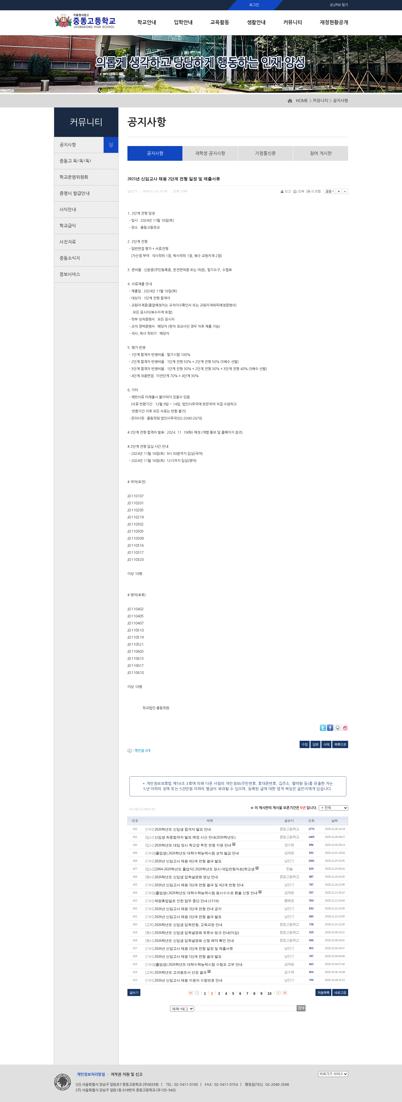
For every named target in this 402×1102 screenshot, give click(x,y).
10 (270, 994)
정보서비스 (69, 274)
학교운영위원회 (73, 177)
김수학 (289, 972)
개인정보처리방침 (91, 1074)
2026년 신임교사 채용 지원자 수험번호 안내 (188, 980)
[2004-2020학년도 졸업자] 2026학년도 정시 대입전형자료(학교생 (205, 869)
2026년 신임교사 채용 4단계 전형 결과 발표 (188, 861)
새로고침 (340, 992)
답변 (315, 744)
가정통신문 (265, 153)
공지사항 (340, 101)
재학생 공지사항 (210, 153)
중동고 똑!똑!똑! (75, 161)
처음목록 (323, 992)
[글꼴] (330, 191)
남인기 (289, 861)
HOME (302, 101)
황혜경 (289, 901)
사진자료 (67, 242)
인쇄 (301, 191)
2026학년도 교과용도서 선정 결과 (181, 972)
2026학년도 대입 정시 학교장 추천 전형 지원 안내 (193, 845)
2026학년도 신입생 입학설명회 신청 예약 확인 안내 (194, 941)
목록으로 (340, 744)
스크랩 (316, 191)
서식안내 (67, 209)
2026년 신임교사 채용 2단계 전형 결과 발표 (188, 917)
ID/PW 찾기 (339, 5)
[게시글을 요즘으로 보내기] (345, 728)
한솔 (289, 869)
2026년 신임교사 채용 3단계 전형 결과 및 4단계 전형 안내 (199, 885)
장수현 (289, 845)
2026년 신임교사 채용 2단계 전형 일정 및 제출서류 (194, 949)
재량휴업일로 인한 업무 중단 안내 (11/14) (187, 901)
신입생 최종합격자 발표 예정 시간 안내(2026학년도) (195, 837)
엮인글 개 (142, 751)
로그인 (254, 5)
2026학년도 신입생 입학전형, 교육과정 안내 (188, 925)
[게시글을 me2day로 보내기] (337, 728)
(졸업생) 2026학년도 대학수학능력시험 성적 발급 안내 (197, 853)
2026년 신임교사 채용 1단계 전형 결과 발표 (188, 956)
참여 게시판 (321, 153)
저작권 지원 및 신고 (126, 1074)
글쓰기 (133, 992)
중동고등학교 (289, 829)
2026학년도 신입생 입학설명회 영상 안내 (186, 877)
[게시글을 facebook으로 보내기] (330, 728)
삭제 (326, 744)
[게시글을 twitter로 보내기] (323, 728)
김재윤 (289, 853)
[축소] (345, 191)
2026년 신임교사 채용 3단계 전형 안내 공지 (188, 909)
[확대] (339, 191)
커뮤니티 (320, 101)
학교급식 (67, 225)
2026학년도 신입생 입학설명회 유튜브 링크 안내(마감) (197, 933)
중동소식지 (69, 258)
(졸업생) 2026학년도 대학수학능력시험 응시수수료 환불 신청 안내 (206, 893)
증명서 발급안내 (74, 193)
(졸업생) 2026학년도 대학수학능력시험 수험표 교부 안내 (198, 964)
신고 (288, 191)
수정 (305, 744)
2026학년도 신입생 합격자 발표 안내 (183, 829)
